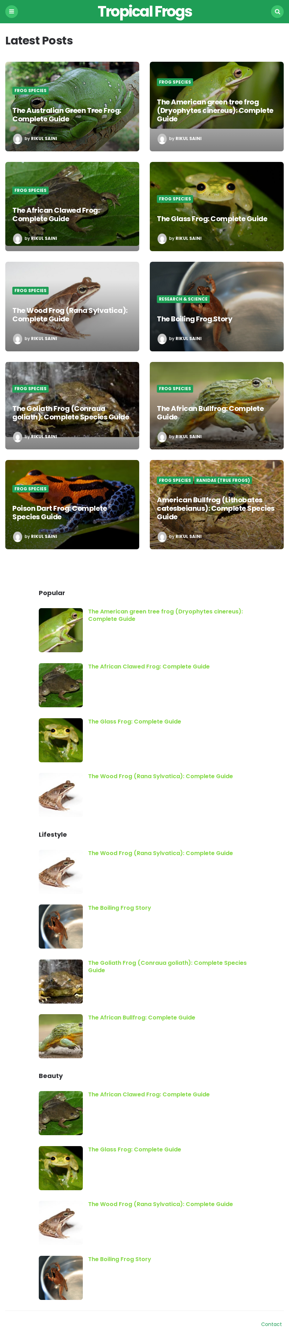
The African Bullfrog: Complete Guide (210, 413)
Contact (271, 1324)
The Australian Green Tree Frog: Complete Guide (66, 114)
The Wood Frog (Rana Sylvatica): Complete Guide (70, 314)
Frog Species (30, 90)
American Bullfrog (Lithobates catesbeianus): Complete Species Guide (216, 508)
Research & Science (183, 299)
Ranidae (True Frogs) (223, 480)
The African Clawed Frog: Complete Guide (55, 214)
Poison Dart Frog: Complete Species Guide (59, 512)
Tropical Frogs (145, 11)
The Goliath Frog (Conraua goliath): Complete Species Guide (70, 413)
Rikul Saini (44, 138)
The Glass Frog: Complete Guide (212, 219)
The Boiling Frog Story (194, 319)
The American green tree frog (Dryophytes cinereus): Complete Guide (215, 110)
